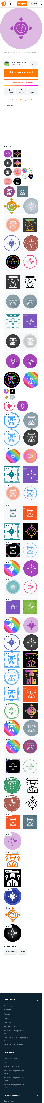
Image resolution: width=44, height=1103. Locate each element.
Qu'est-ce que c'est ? (25, 100)
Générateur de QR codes (13, 1044)
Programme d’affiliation (13, 1066)
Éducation (8, 1022)
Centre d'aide (9, 1101)
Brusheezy (8, 1005)
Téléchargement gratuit (21, 73)
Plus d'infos (10, 105)
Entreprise (8, 1018)
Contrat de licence (11, 1058)
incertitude (10, 952)
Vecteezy (7, 1010)
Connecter (33, 4)
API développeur (10, 1026)
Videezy (7, 1014)
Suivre (34, 65)
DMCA (6, 1062)
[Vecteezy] (3, 3)
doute (22, 952)
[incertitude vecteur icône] (12, 158)
